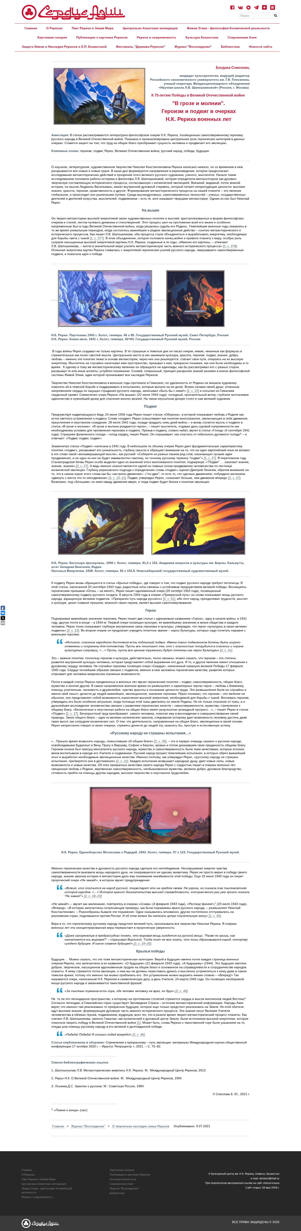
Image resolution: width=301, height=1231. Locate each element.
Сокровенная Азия (242, 37)
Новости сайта (260, 46)
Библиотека (230, 46)
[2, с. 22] (193, 390)
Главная (30, 28)
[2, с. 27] (210, 458)
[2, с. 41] (169, 598)
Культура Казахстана (202, 37)
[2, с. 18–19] (93, 896)
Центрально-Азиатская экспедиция (150, 28)
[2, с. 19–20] (142, 943)
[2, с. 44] (181, 991)
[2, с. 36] (160, 741)
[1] (139, 1022)
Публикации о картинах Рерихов (102, 37)
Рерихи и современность (156, 37)
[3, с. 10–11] (117, 478)
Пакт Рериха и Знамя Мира (92, 28)
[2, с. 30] (214, 915)
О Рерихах (54, 28)
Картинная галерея (52, 37)
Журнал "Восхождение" (193, 46)
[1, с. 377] (97, 238)
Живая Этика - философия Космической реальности (228, 28)
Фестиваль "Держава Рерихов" (140, 46)
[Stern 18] (73, 12)
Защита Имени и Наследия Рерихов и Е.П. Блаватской (64, 46)
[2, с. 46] (139, 1034)
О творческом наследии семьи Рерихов (140, 1126)
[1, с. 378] (230, 246)
